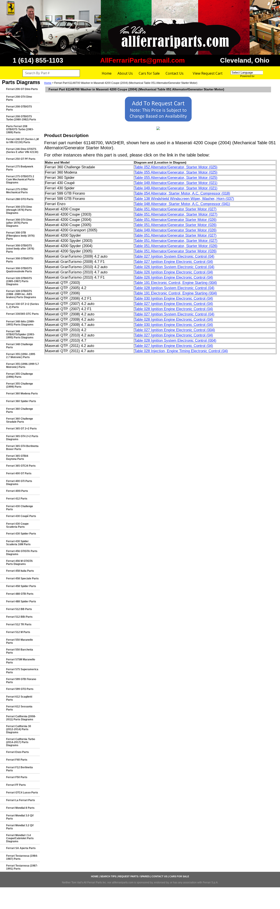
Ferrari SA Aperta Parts (21, 848)
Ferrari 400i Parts (17, 490)
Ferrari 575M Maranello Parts (20, 661)
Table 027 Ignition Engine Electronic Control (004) (174, 330)
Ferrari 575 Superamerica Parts (22, 671)
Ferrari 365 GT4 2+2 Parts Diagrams (22, 438)
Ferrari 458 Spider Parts (21, 586)
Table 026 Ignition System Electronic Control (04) (174, 267)
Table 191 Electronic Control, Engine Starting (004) (175, 283)
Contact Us (175, 73)
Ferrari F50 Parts (16, 777)
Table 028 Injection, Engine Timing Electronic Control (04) (181, 351)
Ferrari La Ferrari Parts (20, 800)
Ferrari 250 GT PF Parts (20, 158)
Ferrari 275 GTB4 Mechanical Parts (17, 191)
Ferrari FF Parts (16, 784)
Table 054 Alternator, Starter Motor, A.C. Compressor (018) (182, 193)
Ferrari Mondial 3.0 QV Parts (20, 817)
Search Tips (108, 876)
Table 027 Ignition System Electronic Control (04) (174, 256)
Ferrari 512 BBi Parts (19, 616)
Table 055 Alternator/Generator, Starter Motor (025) (175, 172)
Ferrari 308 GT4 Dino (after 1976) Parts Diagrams (19, 222)
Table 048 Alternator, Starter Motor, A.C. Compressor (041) (182, 204)
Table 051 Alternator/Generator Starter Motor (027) (175, 209)
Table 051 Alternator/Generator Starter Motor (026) (175, 220)
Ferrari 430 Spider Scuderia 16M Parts (18, 543)
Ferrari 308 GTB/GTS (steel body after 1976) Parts (20, 248)
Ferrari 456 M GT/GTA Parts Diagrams (19, 562)
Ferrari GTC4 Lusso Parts (22, 792)
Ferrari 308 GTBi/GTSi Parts (19, 260)
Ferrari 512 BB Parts (19, 609)
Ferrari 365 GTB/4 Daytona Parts (17, 457)
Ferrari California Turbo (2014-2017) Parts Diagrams (20, 742)
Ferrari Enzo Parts (17, 752)
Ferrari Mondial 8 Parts (20, 807)
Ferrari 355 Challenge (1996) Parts (19, 375)
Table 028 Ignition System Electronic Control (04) (174, 288)
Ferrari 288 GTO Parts (19, 199)
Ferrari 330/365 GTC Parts (22, 313)
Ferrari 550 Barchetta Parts (19, 651)
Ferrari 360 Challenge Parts (19, 410)
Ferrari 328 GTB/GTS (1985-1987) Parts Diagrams (19, 281)
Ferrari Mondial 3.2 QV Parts (20, 827)
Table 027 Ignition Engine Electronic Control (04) (173, 262)
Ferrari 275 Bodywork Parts (19, 168)
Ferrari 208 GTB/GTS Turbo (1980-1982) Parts (21, 118)
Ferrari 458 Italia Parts (20, 570)
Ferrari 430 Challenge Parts (19, 508)
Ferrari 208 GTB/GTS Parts (19, 108)
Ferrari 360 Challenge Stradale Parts (19, 420)
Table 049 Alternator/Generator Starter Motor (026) (175, 230)
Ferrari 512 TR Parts (19, 624)
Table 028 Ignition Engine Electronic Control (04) (173, 309)
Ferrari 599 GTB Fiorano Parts (21, 681)
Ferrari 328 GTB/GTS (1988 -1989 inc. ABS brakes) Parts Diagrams (21, 294)
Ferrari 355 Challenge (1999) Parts (19, 385)
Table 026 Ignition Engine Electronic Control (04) (173, 272)
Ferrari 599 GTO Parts (19, 689)
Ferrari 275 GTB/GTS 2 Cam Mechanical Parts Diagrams (20, 179)
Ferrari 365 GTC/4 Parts (21, 465)
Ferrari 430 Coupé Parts (21, 516)
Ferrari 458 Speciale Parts (22, 578)
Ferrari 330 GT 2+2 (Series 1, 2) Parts (22, 305)
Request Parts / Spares (134, 876)
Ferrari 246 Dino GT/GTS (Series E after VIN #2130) (22, 151)
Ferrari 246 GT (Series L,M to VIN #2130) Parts (22, 141)
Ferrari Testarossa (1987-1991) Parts (22, 867)
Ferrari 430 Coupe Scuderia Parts (17, 525)
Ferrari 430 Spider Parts (21, 533)
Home (107, 73)
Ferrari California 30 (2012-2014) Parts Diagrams (18, 729)
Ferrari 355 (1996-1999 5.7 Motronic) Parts (22, 365)
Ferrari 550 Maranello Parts (19, 641)
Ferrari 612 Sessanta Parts (19, 708)
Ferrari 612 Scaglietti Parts (19, 698)
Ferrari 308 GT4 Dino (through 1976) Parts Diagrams (19, 210)
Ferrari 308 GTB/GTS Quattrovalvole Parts (19, 270)
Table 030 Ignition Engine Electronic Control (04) (173, 298)
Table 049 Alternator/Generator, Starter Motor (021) (175, 183)
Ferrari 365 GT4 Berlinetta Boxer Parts (22, 448)
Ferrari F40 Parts (16, 759)
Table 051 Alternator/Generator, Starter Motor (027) (175, 214)
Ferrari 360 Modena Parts (22, 393)
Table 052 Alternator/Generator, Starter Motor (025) (175, 167)
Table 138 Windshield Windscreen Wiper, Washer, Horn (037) (184, 199)
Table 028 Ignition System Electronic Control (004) (175, 340)
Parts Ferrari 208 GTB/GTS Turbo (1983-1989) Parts (20, 129)
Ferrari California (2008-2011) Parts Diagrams (21, 718)
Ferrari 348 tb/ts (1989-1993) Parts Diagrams (20, 323)
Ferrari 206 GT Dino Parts (22, 89)
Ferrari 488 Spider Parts (21, 601)
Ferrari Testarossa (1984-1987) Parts (22, 857)
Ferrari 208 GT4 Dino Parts (19, 98)
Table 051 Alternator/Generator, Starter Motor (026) (175, 246)
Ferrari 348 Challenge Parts (19, 346)
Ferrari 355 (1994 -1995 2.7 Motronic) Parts (20, 356)
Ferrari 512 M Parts (18, 632)
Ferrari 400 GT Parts (19, 473)
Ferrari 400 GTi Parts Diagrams (19, 483)
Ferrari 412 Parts (16, 498)
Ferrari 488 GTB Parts (19, 593)
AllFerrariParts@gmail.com (142, 60)
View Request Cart (207, 73)
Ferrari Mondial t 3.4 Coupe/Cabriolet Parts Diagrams (20, 838)
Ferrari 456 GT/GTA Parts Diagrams (21, 553)
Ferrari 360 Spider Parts (21, 401)
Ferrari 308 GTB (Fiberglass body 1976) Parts (20, 235)
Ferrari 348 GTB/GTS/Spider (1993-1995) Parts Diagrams (20, 334)
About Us (125, 73)
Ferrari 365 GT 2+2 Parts (21, 428)
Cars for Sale (149, 73)
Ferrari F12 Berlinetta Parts (19, 769)
